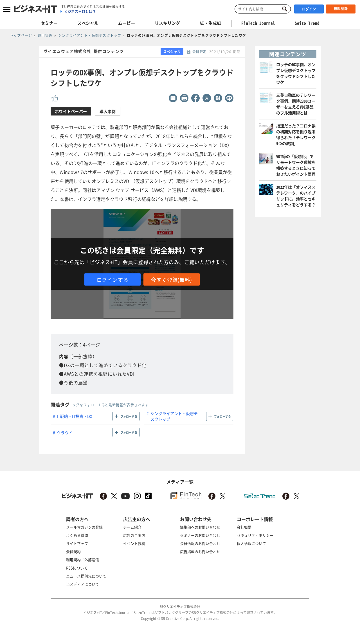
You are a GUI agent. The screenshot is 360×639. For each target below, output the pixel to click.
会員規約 (73, 551)
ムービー (126, 23)
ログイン (309, 9)
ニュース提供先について (86, 576)
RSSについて (76, 567)
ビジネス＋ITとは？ (80, 11)
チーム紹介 (132, 527)
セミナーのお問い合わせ (200, 535)
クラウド (65, 432)
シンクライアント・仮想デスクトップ (174, 416)
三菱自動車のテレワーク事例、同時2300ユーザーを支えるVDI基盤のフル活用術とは (296, 103)
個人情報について (251, 543)
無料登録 (341, 8)
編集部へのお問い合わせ (200, 527)
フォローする (128, 416)
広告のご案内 (134, 535)
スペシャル (87, 23)
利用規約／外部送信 (82, 559)
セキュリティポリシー (255, 535)
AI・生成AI (210, 23)
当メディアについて (82, 584)
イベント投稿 (134, 543)
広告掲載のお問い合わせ (200, 551)
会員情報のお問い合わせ (200, 543)
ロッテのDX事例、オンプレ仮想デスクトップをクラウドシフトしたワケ (296, 73)
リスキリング (167, 23)
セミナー (49, 23)
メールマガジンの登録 (84, 527)
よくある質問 (77, 535)
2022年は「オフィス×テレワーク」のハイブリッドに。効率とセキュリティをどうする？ (296, 195)
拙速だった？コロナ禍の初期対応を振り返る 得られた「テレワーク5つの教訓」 (298, 134)
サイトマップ (77, 543)
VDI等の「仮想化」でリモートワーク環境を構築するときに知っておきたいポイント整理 (296, 165)
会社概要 (244, 527)
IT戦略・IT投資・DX (74, 416)
